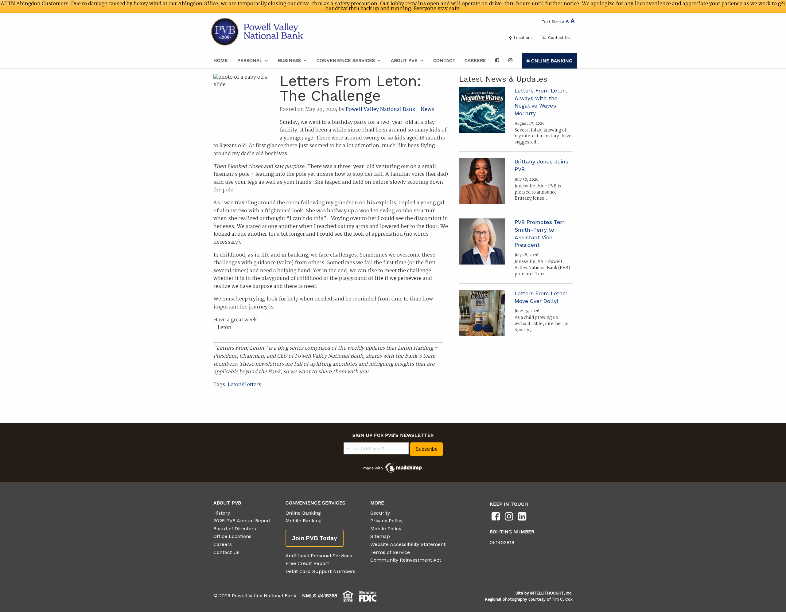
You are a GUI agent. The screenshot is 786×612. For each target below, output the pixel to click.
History (221, 513)
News (427, 109)
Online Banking (551, 61)
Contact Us (558, 37)
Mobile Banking (303, 521)
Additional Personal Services (319, 556)
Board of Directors (234, 529)
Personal (249, 60)
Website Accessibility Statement (408, 544)
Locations (523, 37)
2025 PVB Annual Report (242, 521)
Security (380, 513)
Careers (475, 60)
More (377, 503)
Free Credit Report (307, 563)
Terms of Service (390, 552)
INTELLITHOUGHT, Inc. (551, 593)
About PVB (404, 60)
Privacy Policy (386, 521)
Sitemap (380, 536)
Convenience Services (346, 60)
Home (220, 60)
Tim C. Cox (562, 599)
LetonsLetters (244, 385)
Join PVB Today (314, 538)
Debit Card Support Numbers (321, 571)
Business (289, 60)
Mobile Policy (385, 529)
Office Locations (232, 536)
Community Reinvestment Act (405, 560)
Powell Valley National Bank (380, 109)
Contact (444, 60)
